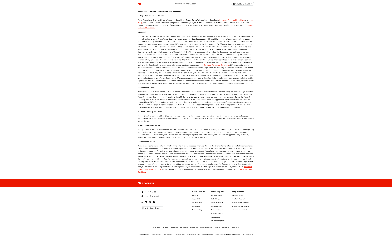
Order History (215, 199)
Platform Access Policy (193, 234)
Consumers (156, 228)
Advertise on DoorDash (239, 210)
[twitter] (142, 202)
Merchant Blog (197, 210)
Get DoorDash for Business (240, 206)
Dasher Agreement (180, 234)
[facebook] (146, 202)
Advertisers (184, 228)
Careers (217, 228)
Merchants (174, 228)
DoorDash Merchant (238, 199)
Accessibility (196, 199)
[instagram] (150, 202)
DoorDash (250, 234)
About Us (195, 195)
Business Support (217, 213)
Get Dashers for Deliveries (240, 202)
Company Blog (197, 202)
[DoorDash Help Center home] (139, 4)
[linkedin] (154, 202)
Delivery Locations (207, 234)
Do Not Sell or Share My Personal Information (227, 234)
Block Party (235, 228)
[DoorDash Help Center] (146, 183)
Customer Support (217, 202)
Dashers (165, 228)
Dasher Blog (196, 206)
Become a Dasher (237, 195)
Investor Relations (206, 228)
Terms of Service (144, 234)
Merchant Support (217, 210)
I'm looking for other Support (185, 4)
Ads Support (215, 217)
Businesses (194, 228)
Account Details (216, 195)
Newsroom (225, 228)
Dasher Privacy (168, 234)
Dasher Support (216, 206)
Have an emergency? (218, 220)
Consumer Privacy (156, 234)
